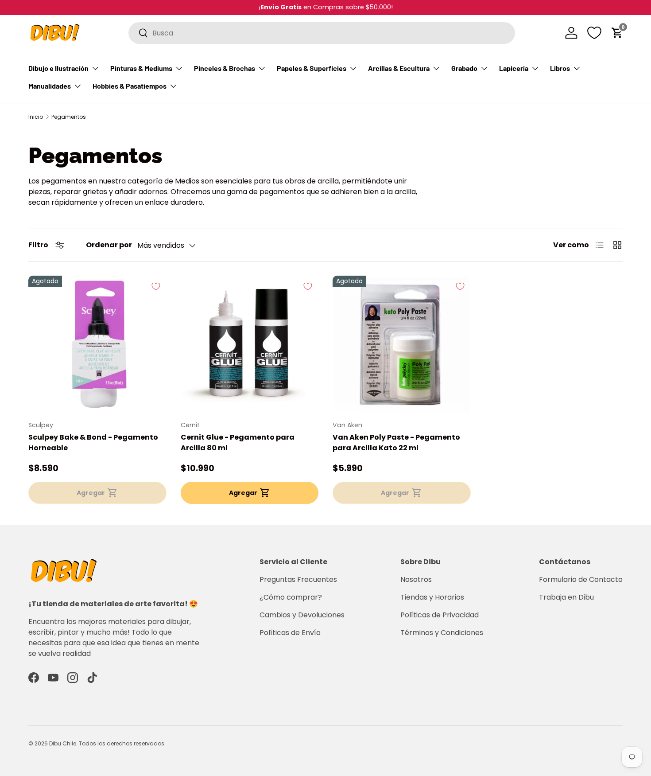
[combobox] (321, 33)
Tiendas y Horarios (432, 597)
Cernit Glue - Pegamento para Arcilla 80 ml (237, 442)
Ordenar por (109, 245)
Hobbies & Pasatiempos (130, 86)
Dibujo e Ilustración (58, 68)
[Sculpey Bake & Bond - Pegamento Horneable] (97, 345)
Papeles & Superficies (311, 68)
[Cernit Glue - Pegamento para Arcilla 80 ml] (250, 345)
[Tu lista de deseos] (594, 33)
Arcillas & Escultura (399, 68)
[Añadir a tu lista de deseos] (156, 286)
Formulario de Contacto (581, 579)
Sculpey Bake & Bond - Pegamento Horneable (93, 442)
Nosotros (416, 579)
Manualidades (49, 86)
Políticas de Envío (290, 633)
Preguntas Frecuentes (298, 579)
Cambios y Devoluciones (302, 615)
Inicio (35, 117)
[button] (617, 33)
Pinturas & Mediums (141, 68)
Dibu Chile (62, 743)
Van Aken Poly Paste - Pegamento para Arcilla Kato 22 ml (396, 442)
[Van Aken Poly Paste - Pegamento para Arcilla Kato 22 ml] (402, 345)
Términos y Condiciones (441, 633)
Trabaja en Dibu (566, 597)
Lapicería (513, 68)
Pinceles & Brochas (224, 68)
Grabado (464, 68)
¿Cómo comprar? (291, 597)
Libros (560, 68)
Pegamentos (68, 117)
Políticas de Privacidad (439, 615)
